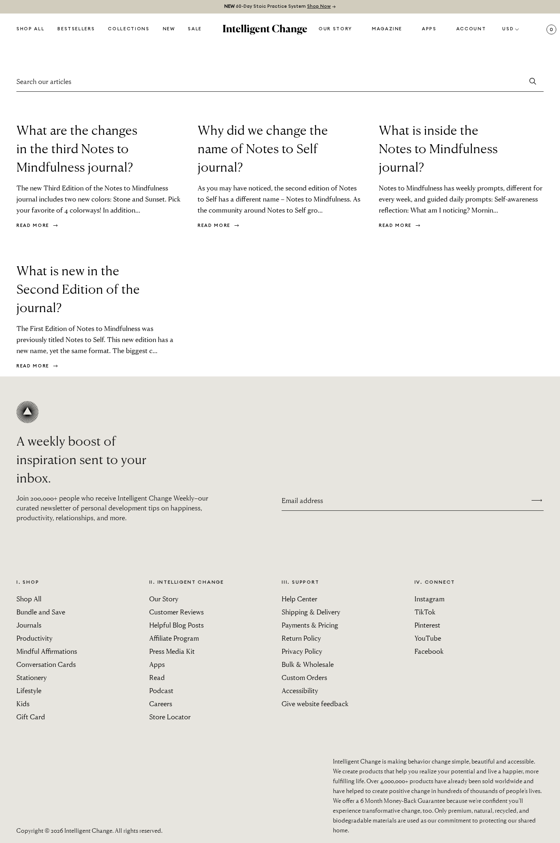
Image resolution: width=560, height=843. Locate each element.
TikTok (424, 611)
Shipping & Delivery (311, 611)
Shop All (30, 29)
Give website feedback (315, 703)
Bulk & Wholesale (308, 664)
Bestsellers (76, 29)
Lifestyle (28, 690)
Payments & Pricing (310, 625)
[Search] (533, 81)
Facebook (429, 651)
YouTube (427, 638)
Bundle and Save (40, 611)
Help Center (299, 598)
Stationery (31, 677)
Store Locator (170, 716)
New (169, 29)
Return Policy (301, 638)
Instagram (429, 598)
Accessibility (300, 690)
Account (471, 29)
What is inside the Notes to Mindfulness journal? (438, 148)
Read (157, 677)
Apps (429, 29)
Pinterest (427, 625)
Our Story (335, 29)
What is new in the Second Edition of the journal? (78, 288)
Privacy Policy (302, 651)
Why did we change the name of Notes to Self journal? (263, 148)
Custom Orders (304, 677)
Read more (33, 225)
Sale (195, 29)
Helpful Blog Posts (176, 625)
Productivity (34, 638)
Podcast (161, 690)
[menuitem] (169, 29)
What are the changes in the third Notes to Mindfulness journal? (76, 148)
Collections (128, 29)
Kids (23, 703)
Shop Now (319, 6)
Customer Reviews (176, 611)
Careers (160, 703)
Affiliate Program (174, 638)
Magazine (387, 29)
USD (508, 29)
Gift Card (30, 716)
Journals (28, 625)
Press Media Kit (172, 651)
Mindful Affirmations (46, 651)
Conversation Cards (46, 664)
